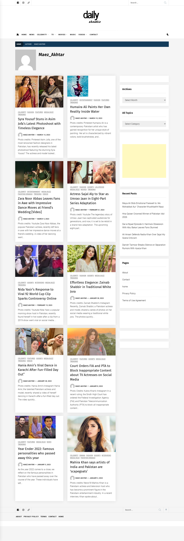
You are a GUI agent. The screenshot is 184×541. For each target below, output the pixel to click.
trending (22, 115)
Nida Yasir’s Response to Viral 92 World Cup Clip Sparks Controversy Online (37, 294)
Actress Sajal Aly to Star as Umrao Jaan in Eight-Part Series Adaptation (89, 198)
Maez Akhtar (28, 135)
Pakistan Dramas (25, 194)
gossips (90, 187)
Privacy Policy (129, 293)
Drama (82, 455)
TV (52, 35)
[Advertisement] (144, 161)
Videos (82, 35)
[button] (168, 34)
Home (24, 35)
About (125, 272)
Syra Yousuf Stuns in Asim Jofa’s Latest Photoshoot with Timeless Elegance (39, 123)
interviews (39, 283)
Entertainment (86, 100)
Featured (39, 112)
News (31, 35)
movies (61, 35)
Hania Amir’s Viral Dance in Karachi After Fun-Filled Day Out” (38, 369)
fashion (30, 112)
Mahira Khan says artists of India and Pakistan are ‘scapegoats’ (89, 466)
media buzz (48, 112)
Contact (94, 35)
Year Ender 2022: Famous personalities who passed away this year (36, 453)
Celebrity (42, 35)
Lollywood (99, 187)
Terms (44, 517)
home (125, 286)
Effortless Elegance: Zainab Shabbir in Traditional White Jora (90, 287)
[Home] (17, 35)
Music (73, 35)
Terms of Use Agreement (134, 300)
